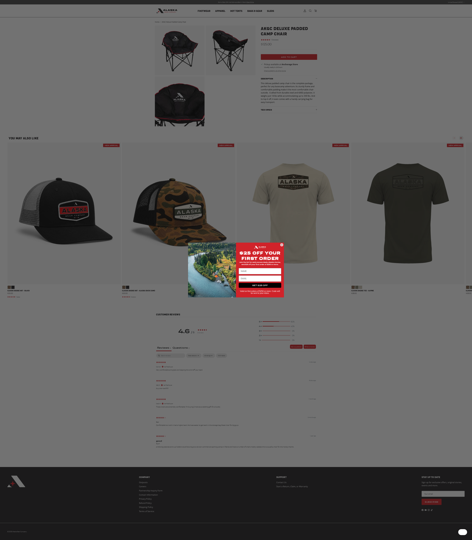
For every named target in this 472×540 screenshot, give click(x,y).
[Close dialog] (281, 245)
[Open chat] (464, 532)
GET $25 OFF (260, 285)
